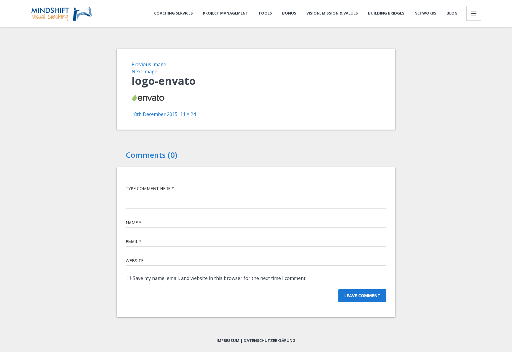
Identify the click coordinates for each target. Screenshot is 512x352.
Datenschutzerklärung (269, 340)
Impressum (228, 340)
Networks (425, 13)
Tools (265, 13)
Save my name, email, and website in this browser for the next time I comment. (219, 278)
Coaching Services (173, 13)
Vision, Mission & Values (332, 13)
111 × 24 (186, 114)
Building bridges (386, 13)
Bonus (289, 13)
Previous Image (149, 64)
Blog (452, 13)
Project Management (225, 13)
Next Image (144, 71)
